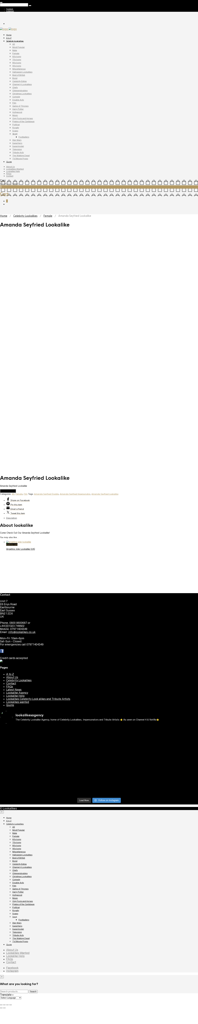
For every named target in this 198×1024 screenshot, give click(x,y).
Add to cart (11, 544)
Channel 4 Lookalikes (22, 84)
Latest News (14, 883)
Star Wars (16, 140)
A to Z (8, 38)
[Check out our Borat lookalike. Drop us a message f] (124, 983)
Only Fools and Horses (22, 118)
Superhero (17, 143)
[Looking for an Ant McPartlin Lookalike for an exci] (24, 927)
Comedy (16, 97)
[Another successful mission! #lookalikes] (74, 966)
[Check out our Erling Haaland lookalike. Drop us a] (74, 955)
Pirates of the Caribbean (23, 121)
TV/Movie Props (20, 158)
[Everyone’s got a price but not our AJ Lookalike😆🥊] (74, 980)
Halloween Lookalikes (22, 72)
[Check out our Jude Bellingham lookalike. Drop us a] (24, 955)
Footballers (24, 137)
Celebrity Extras (19, 81)
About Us (10, 167)
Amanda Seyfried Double (46, 494)
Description (11, 518)
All (13, 44)
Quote (9, 162)
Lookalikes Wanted (15, 169)
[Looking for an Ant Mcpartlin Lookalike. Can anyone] (74, 924)
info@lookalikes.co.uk (21, 826)
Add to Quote (8, 491)
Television (17, 149)
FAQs (8, 173)
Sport (14, 134)
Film (14, 103)
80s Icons (16, 63)
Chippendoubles (20, 90)
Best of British (18, 75)
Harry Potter (18, 109)
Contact (9, 176)
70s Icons (16, 59)
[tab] (102, 518)
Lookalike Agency (17, 886)
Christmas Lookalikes (22, 94)
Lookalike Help (13, 171)
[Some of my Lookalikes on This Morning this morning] (124, 966)
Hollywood (17, 112)
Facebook (9, 9)
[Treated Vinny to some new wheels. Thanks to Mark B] (124, 953)
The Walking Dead (21, 155)
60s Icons (16, 56)
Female (15, 53)
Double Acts (18, 100)
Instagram (10, 11)
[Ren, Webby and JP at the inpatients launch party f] (24, 938)
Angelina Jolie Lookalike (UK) (20, 549)
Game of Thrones (20, 106)
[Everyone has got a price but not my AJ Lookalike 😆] (24, 980)
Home (8, 35)
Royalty (15, 128)
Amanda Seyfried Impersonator (75, 494)
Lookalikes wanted (17, 896)
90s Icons (16, 66)
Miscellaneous (19, 69)
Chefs (15, 87)
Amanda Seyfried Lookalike (104, 494)
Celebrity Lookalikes (15, 41)
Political (16, 124)
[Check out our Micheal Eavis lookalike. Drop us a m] (24, 969)
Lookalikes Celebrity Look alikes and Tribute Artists (38, 893)
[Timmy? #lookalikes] (124, 922)
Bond (14, 78)
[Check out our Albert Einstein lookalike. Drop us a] (74, 941)
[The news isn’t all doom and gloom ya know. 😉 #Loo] (124, 938)
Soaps (15, 131)
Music (15, 115)
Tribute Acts (18, 152)
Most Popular (18, 47)
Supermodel (18, 146)
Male (14, 50)
